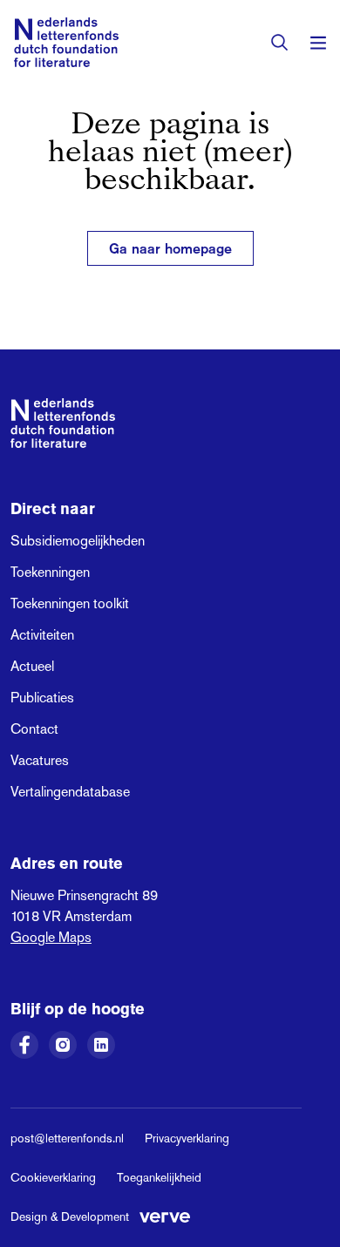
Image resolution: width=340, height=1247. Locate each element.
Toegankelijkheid (159, 1177)
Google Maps (51, 937)
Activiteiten (42, 635)
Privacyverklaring (187, 1138)
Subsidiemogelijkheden (77, 541)
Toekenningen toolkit (69, 603)
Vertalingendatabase (70, 792)
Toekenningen (50, 572)
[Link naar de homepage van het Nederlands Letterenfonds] (66, 42)
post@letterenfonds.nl (67, 1138)
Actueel (32, 666)
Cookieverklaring (53, 1177)
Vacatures (39, 760)
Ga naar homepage (170, 248)
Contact (34, 729)
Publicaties (42, 697)
